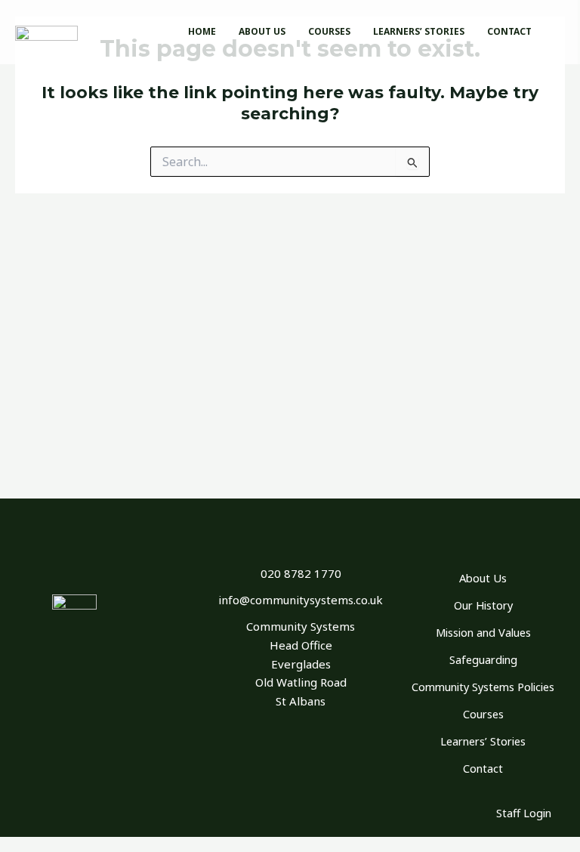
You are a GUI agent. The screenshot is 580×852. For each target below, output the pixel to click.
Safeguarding (483, 659)
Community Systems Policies (483, 686)
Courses (483, 713)
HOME (202, 31)
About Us (483, 577)
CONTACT (509, 31)
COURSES (329, 31)
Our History (483, 605)
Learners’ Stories (483, 741)
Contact (483, 768)
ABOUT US (262, 31)
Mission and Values (483, 632)
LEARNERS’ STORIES (418, 31)
